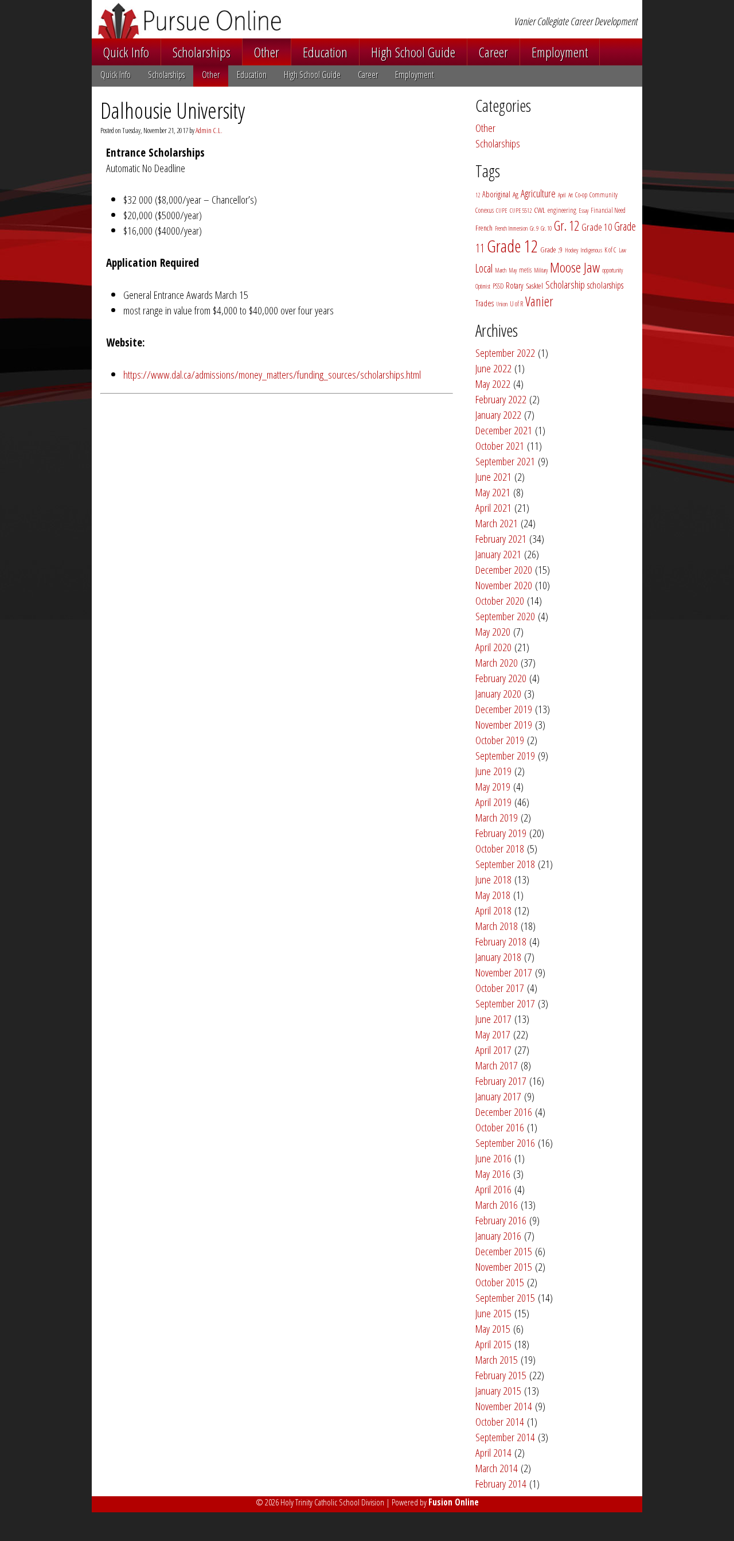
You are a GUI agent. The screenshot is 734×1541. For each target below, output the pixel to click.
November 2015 (503, 1266)
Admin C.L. (209, 130)
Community (603, 195)
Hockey (571, 250)
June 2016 (493, 1158)
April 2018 (493, 910)
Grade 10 (596, 227)
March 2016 (496, 1204)
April (562, 195)
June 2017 (493, 1018)
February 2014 (500, 1483)
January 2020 (498, 693)
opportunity (612, 270)
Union (501, 304)
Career (493, 51)
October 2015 (499, 1282)
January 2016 (498, 1235)
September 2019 (505, 755)
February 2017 (500, 1080)
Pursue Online (246, 20)
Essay (583, 211)
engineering (562, 210)
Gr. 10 (546, 228)
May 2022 (492, 383)
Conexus (484, 210)
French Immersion (511, 228)
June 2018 (493, 879)
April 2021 (493, 507)
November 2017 (503, 972)
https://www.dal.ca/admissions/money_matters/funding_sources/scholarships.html (272, 374)
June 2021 (493, 476)
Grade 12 (512, 246)
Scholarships (202, 51)
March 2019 (496, 817)
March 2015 (496, 1359)
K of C (610, 250)
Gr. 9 (534, 228)
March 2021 (496, 523)
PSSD (498, 286)
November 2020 (503, 585)
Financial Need (608, 210)
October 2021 (499, 445)
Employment (560, 51)
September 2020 (505, 616)
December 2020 (503, 569)
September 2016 (505, 1142)
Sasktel (534, 286)
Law (622, 250)
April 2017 (493, 1049)
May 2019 (492, 786)
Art (570, 195)
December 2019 (503, 709)
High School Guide (413, 51)
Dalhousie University (172, 110)
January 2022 (498, 414)
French (484, 228)
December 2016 (503, 1111)
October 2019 (499, 740)
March (500, 270)
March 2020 (496, 662)
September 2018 (505, 863)
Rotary (515, 285)
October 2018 (499, 848)
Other (266, 51)
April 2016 (493, 1189)
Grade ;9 (551, 249)
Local (484, 268)
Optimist (482, 286)
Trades (484, 303)
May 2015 (492, 1328)
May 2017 (492, 1034)
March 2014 (496, 1468)
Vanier (539, 301)
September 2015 (505, 1297)
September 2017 (505, 1003)
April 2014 (493, 1452)
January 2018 (498, 956)
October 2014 (499, 1421)
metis (525, 270)
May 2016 (492, 1173)
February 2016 (500, 1220)
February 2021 (500, 538)
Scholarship (565, 284)
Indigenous (591, 250)
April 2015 (493, 1344)
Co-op (581, 195)
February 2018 (500, 941)
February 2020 (500, 678)
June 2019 (493, 771)
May (513, 270)
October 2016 (499, 1127)
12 (477, 195)
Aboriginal (496, 194)
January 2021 (498, 554)
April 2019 (493, 802)
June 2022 (493, 368)
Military (541, 270)
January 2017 (498, 1096)
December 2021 (503, 430)
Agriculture (538, 193)
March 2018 (496, 925)
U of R (516, 304)
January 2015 (498, 1390)
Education (325, 51)
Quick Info (126, 51)
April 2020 (493, 647)
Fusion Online (453, 1502)
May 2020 (492, 631)
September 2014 (505, 1437)
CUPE (501, 211)
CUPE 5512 (521, 211)
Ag (515, 194)
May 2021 (492, 492)
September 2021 (505, 461)
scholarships (605, 284)
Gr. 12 (566, 225)
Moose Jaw (575, 267)
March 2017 (496, 1065)
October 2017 (499, 987)
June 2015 (493, 1313)
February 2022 (500, 399)
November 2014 (503, 1406)
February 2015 (500, 1375)
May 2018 (492, 894)
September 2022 (505, 352)
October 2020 (499, 600)
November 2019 (503, 724)
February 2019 (500, 832)
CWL (539, 210)
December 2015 (503, 1251)
